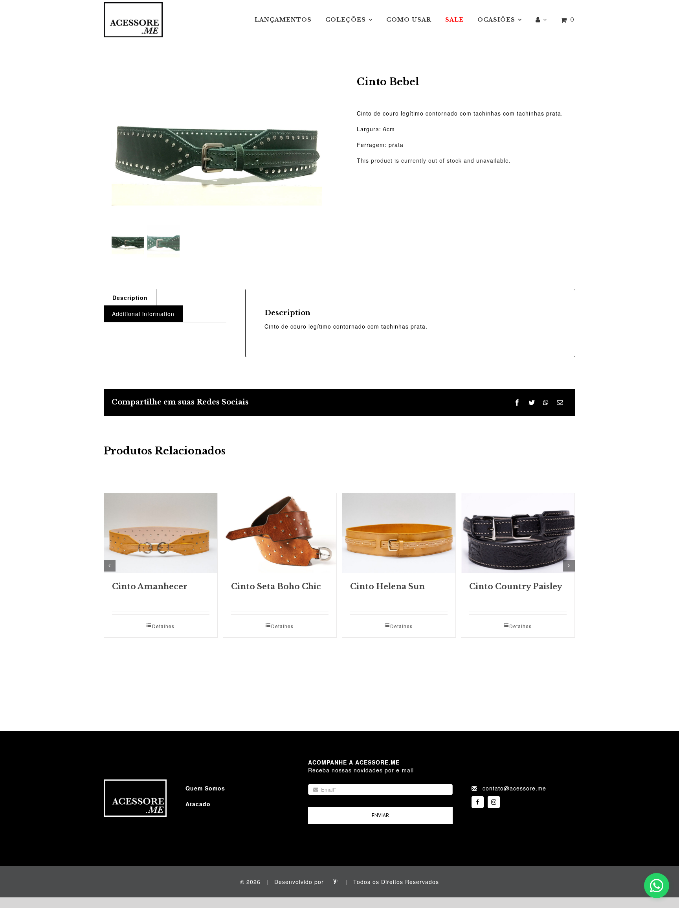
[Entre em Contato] (656, 885)
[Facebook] (517, 402)
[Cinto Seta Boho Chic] (279, 533)
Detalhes (163, 626)
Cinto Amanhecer (149, 586)
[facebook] (478, 802)
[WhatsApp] (546, 402)
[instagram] (494, 802)
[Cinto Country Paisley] (517, 533)
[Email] (560, 402)
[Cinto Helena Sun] (398, 533)
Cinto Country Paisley (515, 586)
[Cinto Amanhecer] (160, 533)
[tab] (130, 297)
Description (130, 297)
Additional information (143, 314)
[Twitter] (532, 402)
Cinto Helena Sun (387, 586)
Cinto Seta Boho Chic (276, 586)
